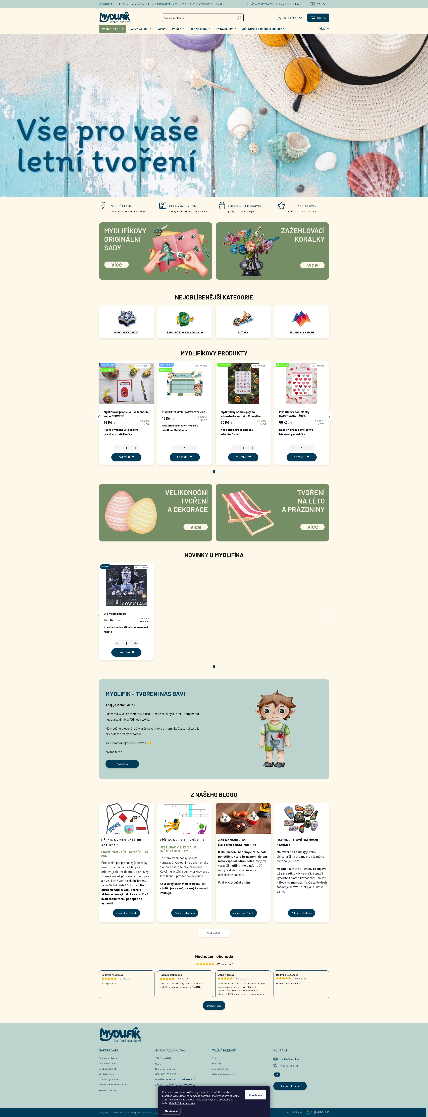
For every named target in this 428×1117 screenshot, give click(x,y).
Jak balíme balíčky (108, 1068)
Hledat (239, 17)
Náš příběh (122, 763)
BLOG (122, 4)
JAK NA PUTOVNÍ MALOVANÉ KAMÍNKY (298, 842)
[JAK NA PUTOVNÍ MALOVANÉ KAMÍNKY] (301, 818)
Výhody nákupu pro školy (224, 1074)
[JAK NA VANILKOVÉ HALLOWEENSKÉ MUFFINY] (243, 818)
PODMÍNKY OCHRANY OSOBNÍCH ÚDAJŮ (202, 4)
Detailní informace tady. (182, 1103)
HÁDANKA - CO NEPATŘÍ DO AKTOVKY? (121, 842)
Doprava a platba (108, 1058)
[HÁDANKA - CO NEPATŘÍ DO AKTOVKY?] (126, 818)
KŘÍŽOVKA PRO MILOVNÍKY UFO (182, 840)
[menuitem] (112, 29)
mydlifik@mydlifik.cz (290, 1059)
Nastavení (171, 1111)
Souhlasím (255, 1094)
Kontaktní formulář (290, 1086)
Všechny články (214, 933)
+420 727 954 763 (289, 1065)
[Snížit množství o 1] (117, 448)
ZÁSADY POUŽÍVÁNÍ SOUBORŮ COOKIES (175, 1084)
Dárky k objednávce (108, 1079)
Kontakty (216, 1063)
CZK (319, 4)
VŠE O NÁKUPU (106, 4)
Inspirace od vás (220, 1068)
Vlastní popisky (106, 1074)
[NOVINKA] (126, 587)
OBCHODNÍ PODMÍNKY (166, 4)
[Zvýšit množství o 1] (135, 448)
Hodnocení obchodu (140, 4)
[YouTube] (277, 1074)
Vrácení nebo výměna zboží (112, 1084)
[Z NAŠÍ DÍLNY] (184, 385)
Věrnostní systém (107, 1089)
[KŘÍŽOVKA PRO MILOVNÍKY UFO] (184, 818)
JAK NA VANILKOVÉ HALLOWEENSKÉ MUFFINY (237, 842)
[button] (208, 471)
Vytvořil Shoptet (295, 1112)
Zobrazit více (214, 1005)
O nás (215, 1058)
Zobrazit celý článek (126, 912)
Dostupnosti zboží (108, 1063)
